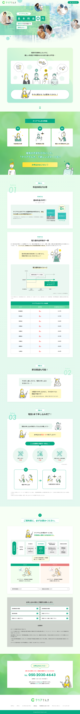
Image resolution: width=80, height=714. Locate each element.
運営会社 (35, 705)
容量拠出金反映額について (47, 589)
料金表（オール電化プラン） (25, 618)
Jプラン (18, 705)
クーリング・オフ (66, 705)
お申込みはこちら (39, 164)
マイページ (74, 2)
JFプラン (12, 705)
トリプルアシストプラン (26, 705)
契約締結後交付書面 (55, 608)
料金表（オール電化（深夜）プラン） (55, 618)
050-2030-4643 (40, 674)
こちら (41, 682)
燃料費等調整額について (17, 589)
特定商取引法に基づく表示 (44, 705)
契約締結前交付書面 (25, 608)
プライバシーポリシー (56, 705)
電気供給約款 (25, 613)
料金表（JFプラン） (55, 613)
